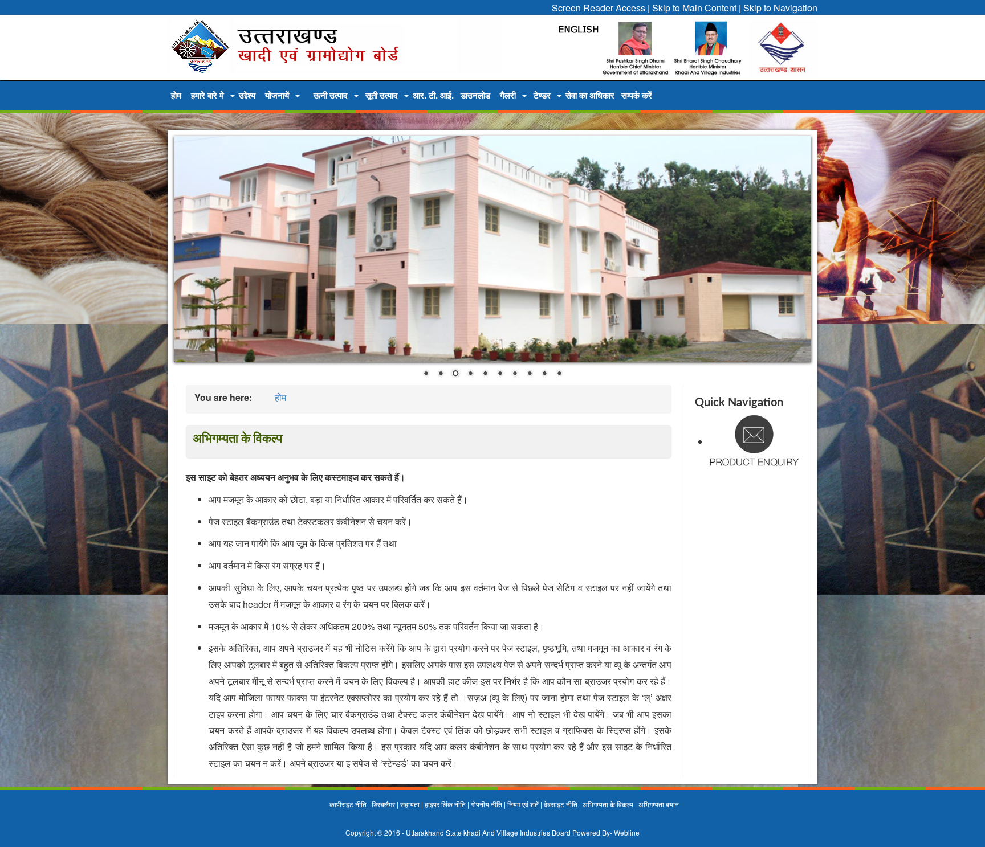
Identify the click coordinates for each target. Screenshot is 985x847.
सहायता (410, 804)
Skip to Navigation (780, 7)
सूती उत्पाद (381, 95)
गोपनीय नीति (486, 804)
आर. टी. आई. (433, 95)
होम (176, 95)
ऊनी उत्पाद (331, 95)
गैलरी (508, 95)
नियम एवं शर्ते (523, 804)
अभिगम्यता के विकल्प (608, 804)
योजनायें (277, 95)
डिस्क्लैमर (383, 804)
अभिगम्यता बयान (658, 804)
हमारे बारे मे (207, 95)
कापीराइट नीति (348, 804)
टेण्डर (542, 95)
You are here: (223, 397)
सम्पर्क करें (636, 95)
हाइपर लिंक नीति (445, 804)
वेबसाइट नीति (560, 804)
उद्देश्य (247, 95)
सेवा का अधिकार (589, 95)
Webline (627, 832)
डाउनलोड (475, 95)
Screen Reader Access (598, 7)
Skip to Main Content (694, 7)
